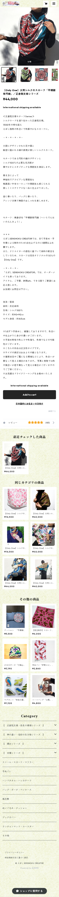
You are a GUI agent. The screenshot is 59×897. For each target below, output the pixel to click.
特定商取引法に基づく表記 (16, 857)
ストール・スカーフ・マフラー (18, 762)
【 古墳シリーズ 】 (13, 753)
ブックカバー (9, 817)
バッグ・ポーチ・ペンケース (16, 789)
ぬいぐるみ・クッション (14, 808)
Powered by (26, 868)
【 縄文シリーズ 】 (13, 744)
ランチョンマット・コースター (18, 826)
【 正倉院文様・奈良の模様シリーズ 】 (23, 725)
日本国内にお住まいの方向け (29, 403)
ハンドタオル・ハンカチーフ (16, 780)
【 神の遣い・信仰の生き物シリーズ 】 (23, 734)
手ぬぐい (6, 771)
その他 (5, 835)
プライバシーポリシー (14, 852)
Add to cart (29, 394)
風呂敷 (5, 799)
